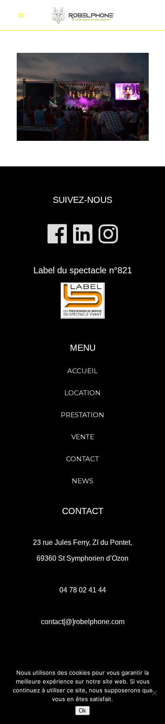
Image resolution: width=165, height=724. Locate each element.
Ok (82, 710)
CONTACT (82, 459)
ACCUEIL (82, 371)
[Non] (154, 692)
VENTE (82, 437)
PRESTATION (82, 415)
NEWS (82, 481)
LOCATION (82, 393)
